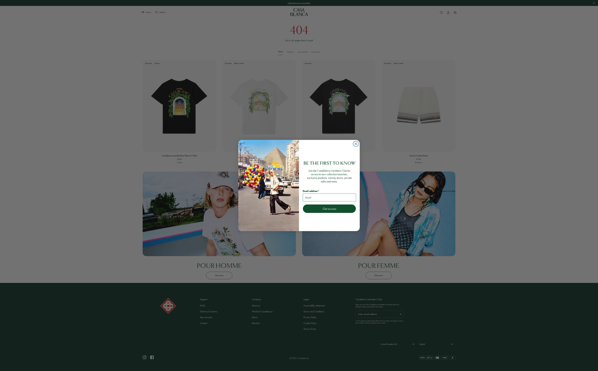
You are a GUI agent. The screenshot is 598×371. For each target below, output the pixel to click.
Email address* (311, 191)
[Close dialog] (355, 144)
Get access (329, 209)
